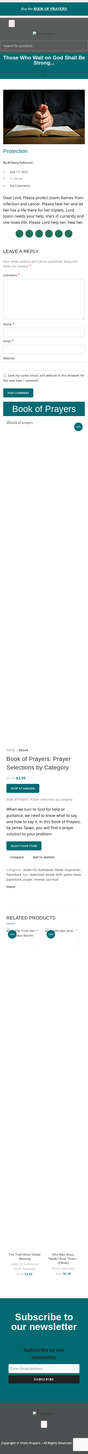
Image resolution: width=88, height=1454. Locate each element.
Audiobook (45, 870)
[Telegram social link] (38, 887)
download (37, 874)
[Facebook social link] (19, 887)
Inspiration (72, 870)
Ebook (23, 750)
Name (9, 324)
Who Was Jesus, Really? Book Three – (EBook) (63, 1259)
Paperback (13, 874)
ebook (50, 874)
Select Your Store (24, 846)
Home (11, 750)
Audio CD (30, 870)
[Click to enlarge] (14, 734)
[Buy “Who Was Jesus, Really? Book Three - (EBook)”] (75, 942)
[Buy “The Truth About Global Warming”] (37, 942)
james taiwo (72, 874)
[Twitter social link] (24, 887)
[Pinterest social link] (28, 887)
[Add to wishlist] (37, 934)
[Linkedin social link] (33, 887)
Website (9, 358)
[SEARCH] (82, 46)
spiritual (52, 879)
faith (59, 874)
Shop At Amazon (23, 788)
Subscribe (44, 1379)
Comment (11, 275)
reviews (39, 879)
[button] (12, 23)
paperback (14, 879)
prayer (27, 879)
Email (8, 341)
